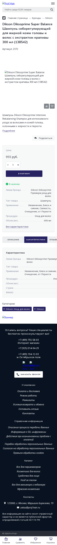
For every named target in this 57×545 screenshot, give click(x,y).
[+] (18, 165)
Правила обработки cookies (28, 452)
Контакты (28, 413)
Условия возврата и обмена (28, 404)
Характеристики (35, 240)
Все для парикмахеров (28, 466)
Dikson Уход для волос (18, 308)
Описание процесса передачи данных (28, 427)
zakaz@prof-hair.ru (30, 507)
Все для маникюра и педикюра (28, 484)
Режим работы (28, 395)
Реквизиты (28, 400)
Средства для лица (28, 475)
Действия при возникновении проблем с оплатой (28, 438)
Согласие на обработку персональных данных (28, 448)
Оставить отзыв (29, 409)
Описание (13, 240)
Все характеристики (17, 226)
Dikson (40, 308)
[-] (8, 165)
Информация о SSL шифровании (28, 431)
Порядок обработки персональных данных (28, 444)
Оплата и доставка (28, 391)
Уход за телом (28, 480)
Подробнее (8, 130)
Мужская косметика (28, 489)
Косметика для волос (28, 471)
